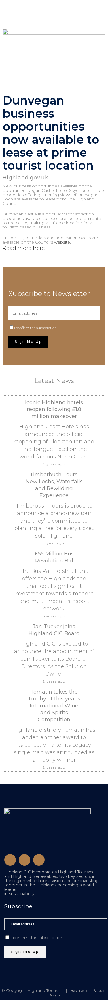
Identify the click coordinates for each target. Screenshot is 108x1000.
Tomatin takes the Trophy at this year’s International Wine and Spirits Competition (54, 706)
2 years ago (54, 681)
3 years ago (54, 464)
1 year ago (54, 543)
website (62, 242)
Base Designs (81, 990)
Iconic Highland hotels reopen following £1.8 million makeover (54, 409)
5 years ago (54, 616)
